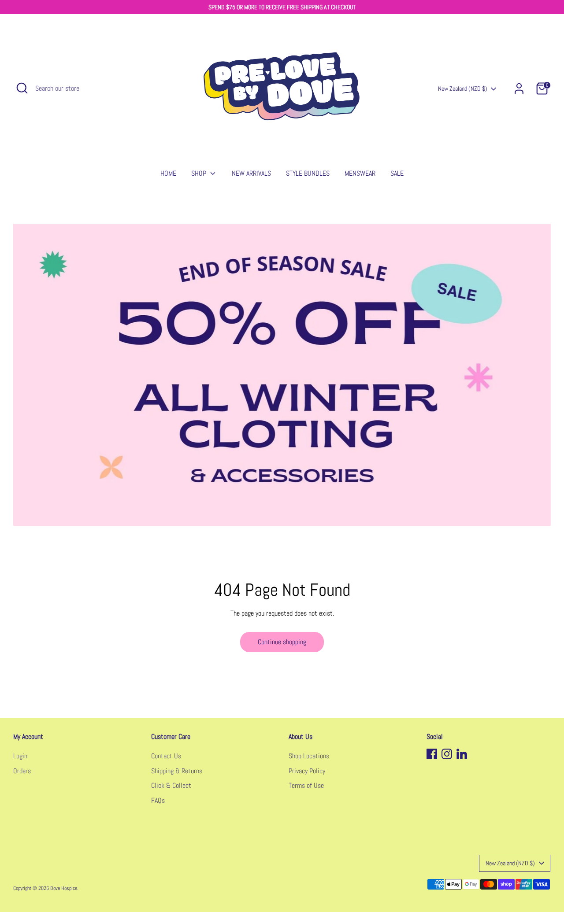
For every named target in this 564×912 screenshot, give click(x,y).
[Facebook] (432, 754)
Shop (199, 173)
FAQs (158, 800)
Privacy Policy (307, 770)
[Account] (519, 88)
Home (168, 173)
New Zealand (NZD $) (462, 88)
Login (20, 756)
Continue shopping (282, 641)
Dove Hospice (63, 888)
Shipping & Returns (176, 770)
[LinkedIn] (461, 754)
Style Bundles (308, 173)
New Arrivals (251, 173)
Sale (397, 173)
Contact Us (166, 756)
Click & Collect (171, 785)
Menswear (360, 173)
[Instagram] (447, 754)
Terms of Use (306, 785)
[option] (282, 375)
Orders (22, 770)
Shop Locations (309, 756)
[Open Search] (22, 88)
